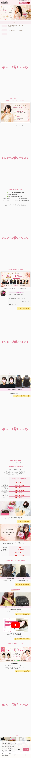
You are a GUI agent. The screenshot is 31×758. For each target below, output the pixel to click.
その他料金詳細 (25, 521)
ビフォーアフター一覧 (23, 396)
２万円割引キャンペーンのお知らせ (16, 30)
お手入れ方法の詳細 (23, 639)
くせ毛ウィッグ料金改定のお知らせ (16, 34)
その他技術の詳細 (24, 584)
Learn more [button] (5, 755)
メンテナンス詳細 (24, 671)
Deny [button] (19, 749)
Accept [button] (26, 749)
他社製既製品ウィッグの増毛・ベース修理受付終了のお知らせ (19, 26)
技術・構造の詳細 (24, 614)
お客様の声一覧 (25, 308)
